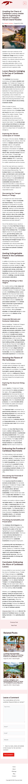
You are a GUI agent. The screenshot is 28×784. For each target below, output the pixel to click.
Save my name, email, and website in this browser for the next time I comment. (13, 748)
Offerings (14, 771)
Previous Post (14, 622)
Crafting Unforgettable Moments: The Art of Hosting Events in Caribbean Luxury (13, 655)
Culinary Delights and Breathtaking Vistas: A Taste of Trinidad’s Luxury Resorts (13, 681)
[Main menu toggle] (24, 3)
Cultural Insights (16, 658)
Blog (14, 773)
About (14, 769)
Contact (14, 776)
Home (14, 766)
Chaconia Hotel (6, 611)
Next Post (14, 625)
